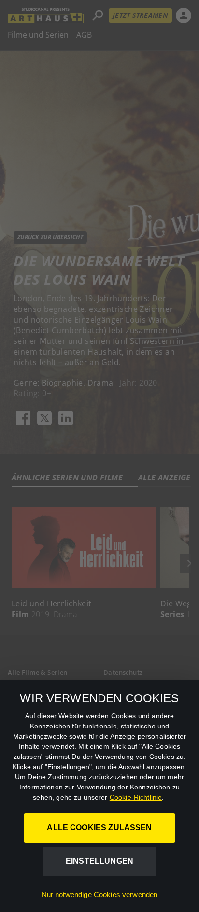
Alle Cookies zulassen (99, 827)
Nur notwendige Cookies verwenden (100, 894)
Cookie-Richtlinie (136, 797)
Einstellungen (99, 861)
